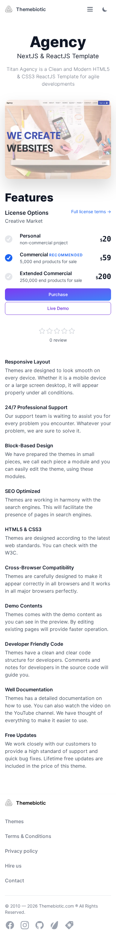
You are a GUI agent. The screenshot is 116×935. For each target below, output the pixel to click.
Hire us (13, 866)
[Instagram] (25, 925)
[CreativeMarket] (69, 925)
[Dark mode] (105, 9)
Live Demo (58, 308)
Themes (14, 821)
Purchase (58, 294)
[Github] (40, 925)
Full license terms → (91, 211)
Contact (14, 880)
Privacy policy (21, 851)
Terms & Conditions (28, 836)
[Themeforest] (54, 925)
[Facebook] (10, 925)
